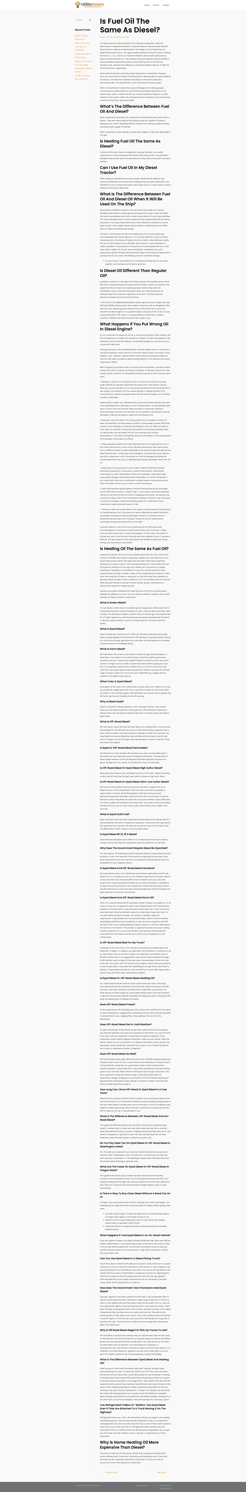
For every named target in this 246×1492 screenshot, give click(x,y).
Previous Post (110, 1472)
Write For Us (154, 1485)
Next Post (162, 1472)
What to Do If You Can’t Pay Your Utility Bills (82, 46)
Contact (166, 5)
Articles (156, 5)
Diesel (102, 37)
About (147, 5)
